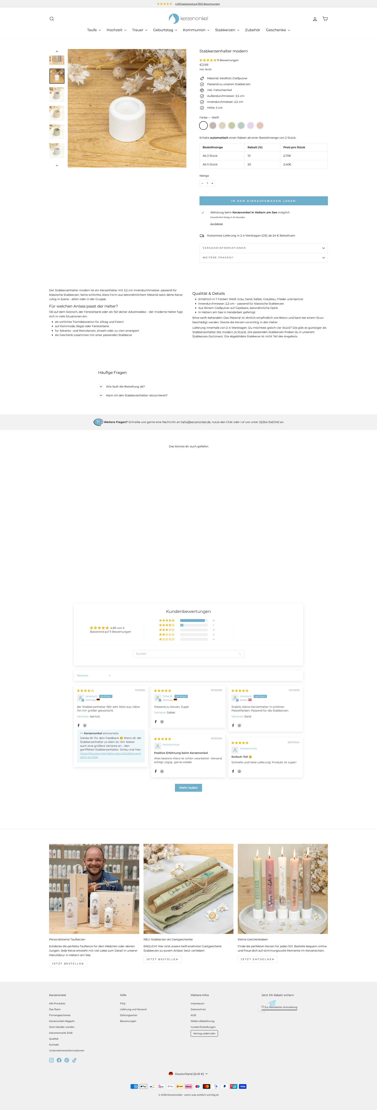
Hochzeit (115, 30)
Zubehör (252, 30)
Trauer (138, 30)
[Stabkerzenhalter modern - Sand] (62, 576)
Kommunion (194, 30)
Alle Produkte (57, 1003)
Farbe (209, 117)
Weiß (203, 125)
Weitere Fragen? (218, 257)
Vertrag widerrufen (204, 1033)
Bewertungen (128, 1021)
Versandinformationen (224, 248)
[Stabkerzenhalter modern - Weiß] (52, 576)
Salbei (232, 125)
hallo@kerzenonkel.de (195, 422)
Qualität (54, 1038)
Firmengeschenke (59, 1015)
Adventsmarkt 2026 (60, 1032)
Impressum (197, 1003)
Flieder (250, 125)
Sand (222, 125)
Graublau (241, 125)
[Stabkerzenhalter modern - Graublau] (73, 576)
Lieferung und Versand (133, 1009)
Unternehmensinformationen (66, 1050)
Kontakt (54, 1044)
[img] (85, 690)
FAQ (122, 1003)
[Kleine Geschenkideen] (283, 889)
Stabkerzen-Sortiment (207, 336)
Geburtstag (163, 30)
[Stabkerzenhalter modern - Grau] (57, 576)
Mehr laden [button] (188, 788)
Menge (204, 175)
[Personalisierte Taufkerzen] (94, 889)
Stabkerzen (225, 30)
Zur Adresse (216, 223)
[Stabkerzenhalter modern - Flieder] (78, 576)
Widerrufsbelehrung (202, 1021)
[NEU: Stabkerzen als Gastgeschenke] (189, 889)
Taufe (92, 30)
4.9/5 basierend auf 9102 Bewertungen (197, 3)
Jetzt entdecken (258, 959)
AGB (193, 1015)
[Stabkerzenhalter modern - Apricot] (83, 576)
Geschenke (276, 30)
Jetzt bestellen (68, 963)
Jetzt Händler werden (61, 1026)
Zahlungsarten (128, 1015)
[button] (208, 60)
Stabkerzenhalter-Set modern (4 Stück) (219, 332)
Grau (213, 125)
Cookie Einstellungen (203, 1026)
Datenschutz (198, 1009)
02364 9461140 (269, 422)
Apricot (260, 125)
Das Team (55, 1009)
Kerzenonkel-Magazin (62, 1021)
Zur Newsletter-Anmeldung (280, 1007)
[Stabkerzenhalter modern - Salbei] (68, 576)
